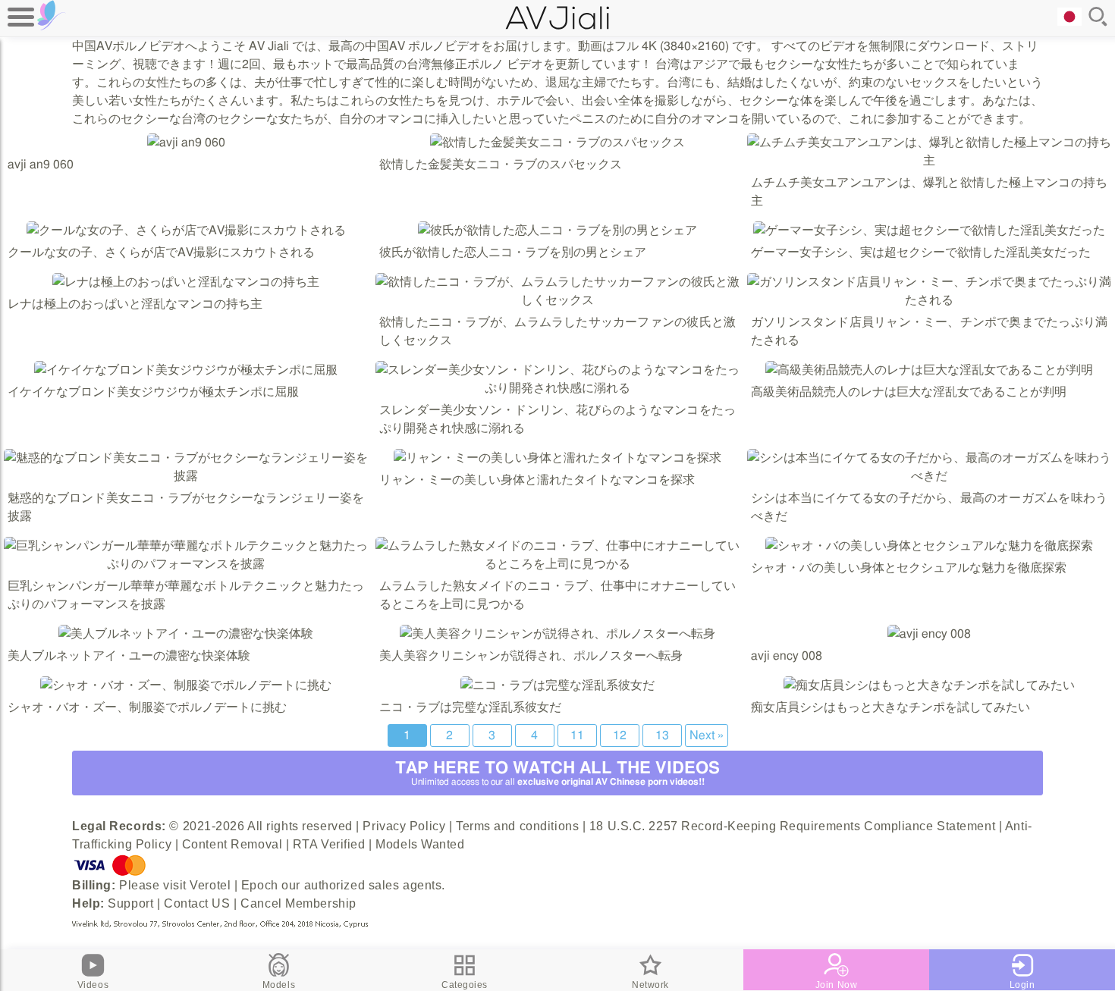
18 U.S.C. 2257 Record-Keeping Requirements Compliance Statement (792, 826)
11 (577, 735)
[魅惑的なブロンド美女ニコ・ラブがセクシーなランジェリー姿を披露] (186, 476)
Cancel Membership (298, 903)
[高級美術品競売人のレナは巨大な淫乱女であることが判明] (929, 370)
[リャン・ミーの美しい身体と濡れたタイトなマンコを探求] (557, 458)
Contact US (197, 903)
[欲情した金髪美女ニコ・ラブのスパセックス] (557, 142)
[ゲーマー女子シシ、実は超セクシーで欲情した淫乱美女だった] (929, 230)
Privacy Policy (404, 826)
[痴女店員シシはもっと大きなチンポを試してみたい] (929, 685)
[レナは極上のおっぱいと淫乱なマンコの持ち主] (185, 282)
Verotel (210, 885)
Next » (706, 735)
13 (662, 735)
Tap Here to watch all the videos (557, 773)
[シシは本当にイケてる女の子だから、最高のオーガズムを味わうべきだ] (929, 476)
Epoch (259, 885)
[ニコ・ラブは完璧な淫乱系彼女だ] (557, 685)
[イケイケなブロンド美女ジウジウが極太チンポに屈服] (186, 370)
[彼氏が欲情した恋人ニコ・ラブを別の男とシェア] (557, 230)
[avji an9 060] (186, 142)
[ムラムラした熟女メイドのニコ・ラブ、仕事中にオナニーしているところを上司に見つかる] (557, 564)
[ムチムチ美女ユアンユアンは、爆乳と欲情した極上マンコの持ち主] (929, 161)
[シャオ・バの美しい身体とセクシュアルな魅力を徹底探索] (929, 546)
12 (620, 735)
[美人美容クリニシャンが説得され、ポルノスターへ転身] (557, 634)
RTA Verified (329, 844)
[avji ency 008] (929, 634)
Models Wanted (419, 844)
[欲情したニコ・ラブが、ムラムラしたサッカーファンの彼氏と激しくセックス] (557, 300)
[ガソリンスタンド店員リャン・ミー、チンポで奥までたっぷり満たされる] (929, 300)
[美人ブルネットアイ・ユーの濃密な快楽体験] (185, 634)
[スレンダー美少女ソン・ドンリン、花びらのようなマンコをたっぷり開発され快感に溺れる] (557, 388)
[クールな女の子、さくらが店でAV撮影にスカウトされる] (186, 230)
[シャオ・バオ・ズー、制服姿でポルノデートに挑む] (185, 685)
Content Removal (232, 844)
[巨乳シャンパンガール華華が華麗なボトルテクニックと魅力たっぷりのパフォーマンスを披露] (186, 564)
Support (130, 903)
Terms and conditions (517, 826)
